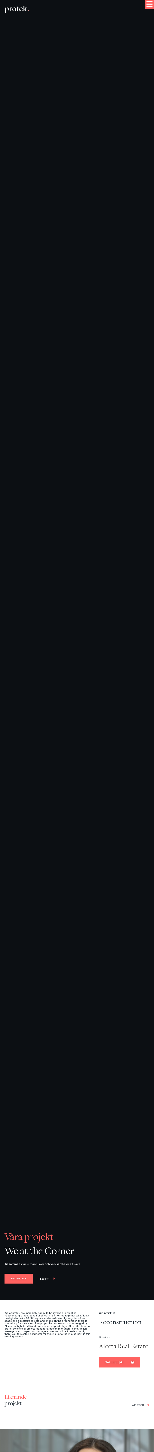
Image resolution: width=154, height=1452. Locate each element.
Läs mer (44, 1279)
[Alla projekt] (148, 1404)
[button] (149, 4)
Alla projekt (138, 1405)
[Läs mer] (53, 1278)
